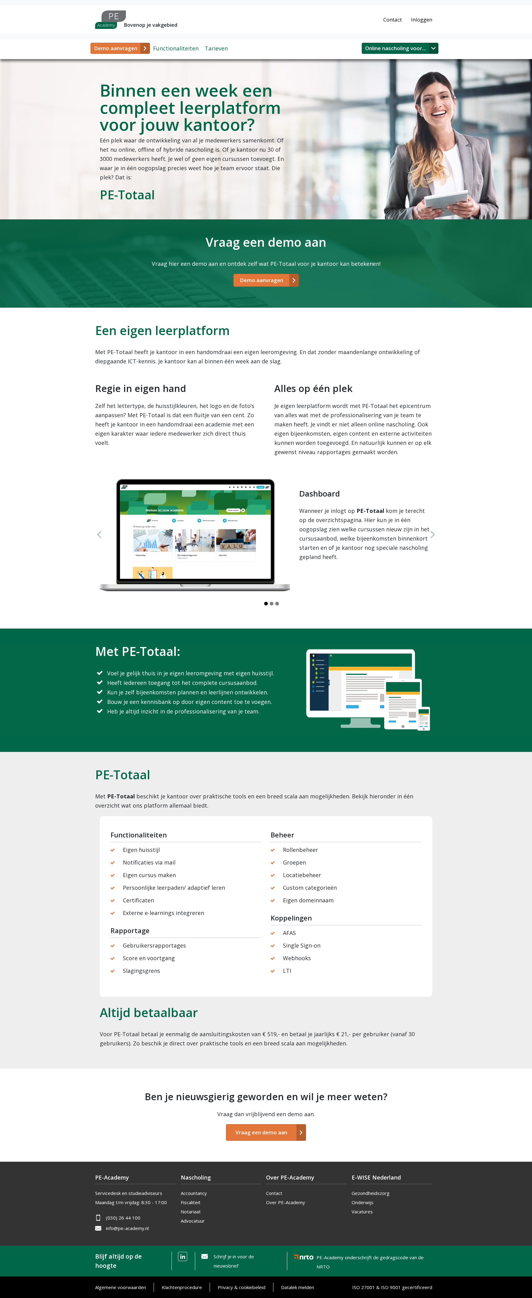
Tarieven (216, 48)
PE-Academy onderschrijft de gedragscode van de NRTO (370, 1258)
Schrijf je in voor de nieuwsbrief (234, 1261)
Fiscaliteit (190, 1202)
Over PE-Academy (285, 1202)
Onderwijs (362, 1202)
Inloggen (421, 19)
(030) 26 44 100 (123, 1218)
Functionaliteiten (176, 48)
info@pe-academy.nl (127, 1228)
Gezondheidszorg (370, 1193)
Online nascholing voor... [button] (395, 48)
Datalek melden (297, 1287)
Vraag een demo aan (261, 1132)
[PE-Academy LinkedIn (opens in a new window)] (182, 1256)
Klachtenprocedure (182, 1287)
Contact (392, 19)
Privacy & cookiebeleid (241, 1287)
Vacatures (362, 1211)
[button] (99, 535)
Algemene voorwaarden (120, 1287)
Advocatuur (193, 1221)
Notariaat (191, 1211)
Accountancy (194, 1193)
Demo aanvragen (115, 48)
